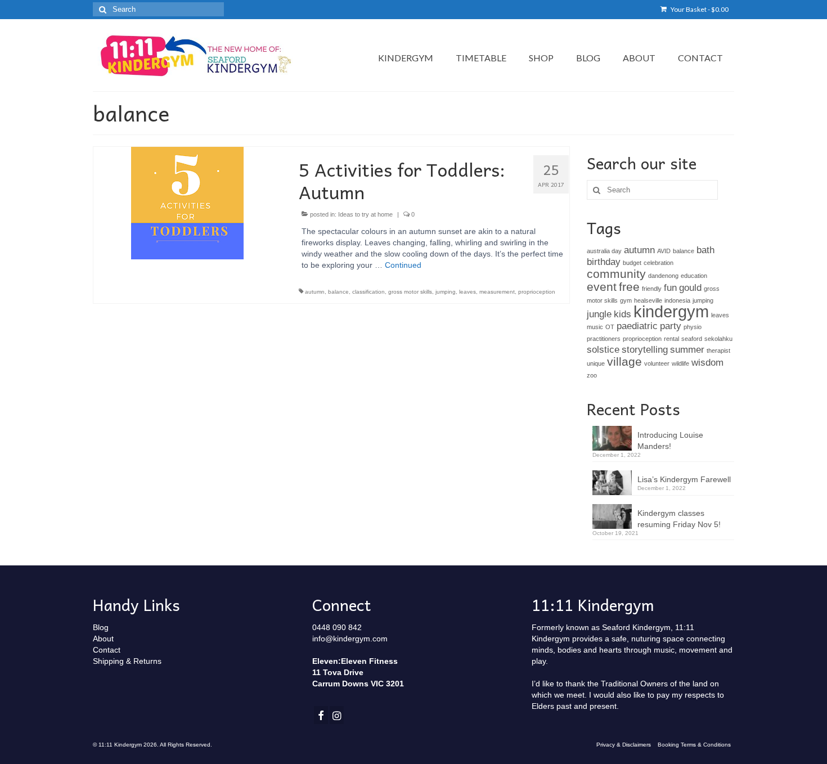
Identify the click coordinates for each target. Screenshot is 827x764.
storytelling (645, 349)
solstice (603, 349)
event (602, 286)
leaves (467, 292)
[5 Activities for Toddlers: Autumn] (187, 202)
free (629, 286)
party (670, 326)
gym (626, 300)
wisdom (707, 362)
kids (622, 314)
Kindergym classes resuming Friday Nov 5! (679, 519)
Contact (106, 649)
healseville (648, 300)
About (103, 638)
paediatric (637, 326)
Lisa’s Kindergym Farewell (684, 479)
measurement (497, 292)
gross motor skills (410, 292)
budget (632, 262)
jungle (599, 314)
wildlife (680, 363)
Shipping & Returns (127, 661)
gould (690, 287)
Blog (101, 627)
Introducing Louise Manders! (670, 440)
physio (693, 326)
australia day (604, 251)
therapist (718, 350)
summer (687, 349)
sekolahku (718, 338)
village (624, 361)
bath (705, 250)
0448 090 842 (337, 627)
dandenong (663, 275)
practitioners (604, 338)
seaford (691, 338)
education (694, 275)
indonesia (677, 300)
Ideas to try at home (365, 214)
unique (596, 363)
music (595, 326)
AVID (664, 251)
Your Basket (699, 9)
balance (338, 292)
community (616, 273)
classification (368, 292)
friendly (652, 288)
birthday (604, 262)
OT (609, 326)
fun (670, 287)
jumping (445, 292)
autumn (315, 292)
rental (671, 338)
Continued (403, 264)
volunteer (656, 363)
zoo (592, 375)
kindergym (671, 311)
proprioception (536, 292)
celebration (658, 262)
